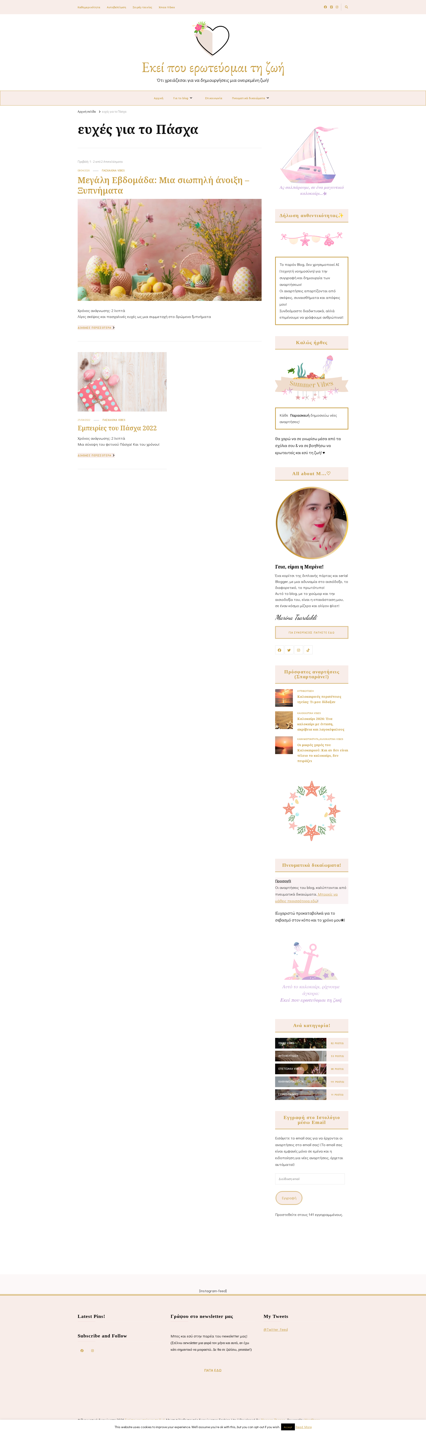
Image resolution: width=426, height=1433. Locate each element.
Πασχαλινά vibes (113, 170)
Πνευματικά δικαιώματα (248, 98)
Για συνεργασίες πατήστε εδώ (312, 632)
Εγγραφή (289, 1197)
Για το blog (180, 98)
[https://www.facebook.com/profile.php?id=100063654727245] (82, 1350)
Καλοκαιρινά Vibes (309, 713)
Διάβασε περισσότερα (94, 327)
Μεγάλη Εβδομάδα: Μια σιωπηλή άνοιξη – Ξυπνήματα (163, 185)
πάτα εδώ (213, 1370)
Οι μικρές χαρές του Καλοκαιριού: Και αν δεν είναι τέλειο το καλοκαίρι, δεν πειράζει (322, 753)
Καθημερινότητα (89, 7)
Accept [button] (288, 1427)
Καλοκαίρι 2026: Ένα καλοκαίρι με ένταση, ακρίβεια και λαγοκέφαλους (320, 723)
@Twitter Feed (276, 1329)
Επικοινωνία (213, 98)
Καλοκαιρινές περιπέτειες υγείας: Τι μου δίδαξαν (319, 699)
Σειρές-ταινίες (142, 7)
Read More (304, 1427)
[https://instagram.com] (92, 1350)
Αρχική (159, 98)
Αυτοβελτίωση (116, 7)
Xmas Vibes (167, 7)
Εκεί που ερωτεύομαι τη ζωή (213, 67)
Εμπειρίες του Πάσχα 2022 (117, 428)
